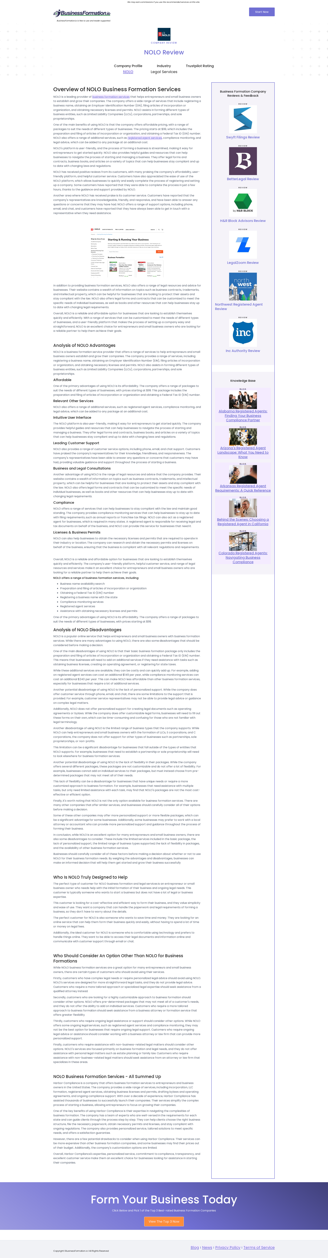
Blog (195, 1247)
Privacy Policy (228, 1247)
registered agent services (145, 138)
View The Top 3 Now (164, 1221)
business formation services (110, 97)
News (207, 1247)
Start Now (262, 12)
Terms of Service (259, 1247)
